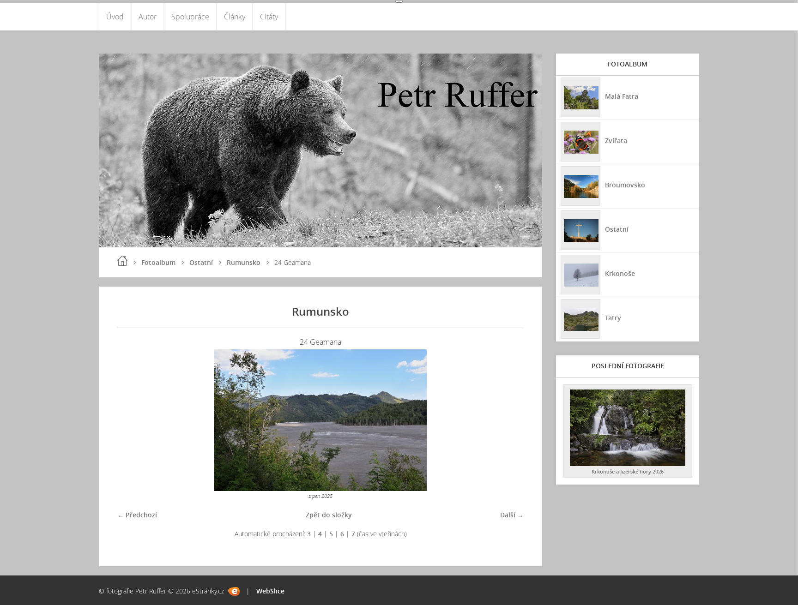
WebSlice (270, 591)
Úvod (115, 17)
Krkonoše (620, 273)
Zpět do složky (329, 514)
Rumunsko (243, 262)
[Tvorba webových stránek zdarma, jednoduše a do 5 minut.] (234, 591)
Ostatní (201, 262)
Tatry (613, 317)
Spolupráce (190, 17)
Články (234, 17)
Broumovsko (625, 184)
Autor (148, 17)
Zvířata (616, 140)
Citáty (269, 17)
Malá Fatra (621, 96)
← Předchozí (137, 514)
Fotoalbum (158, 262)
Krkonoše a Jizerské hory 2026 (628, 471)
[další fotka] (508, 420)
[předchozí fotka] (132, 420)
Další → (512, 514)
